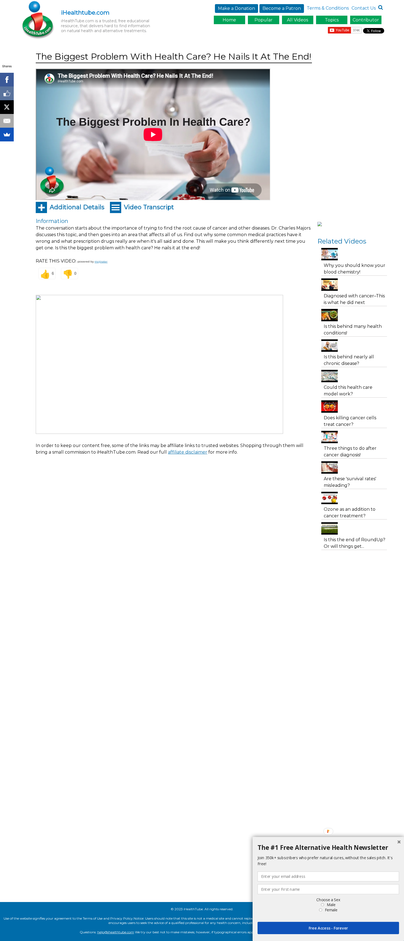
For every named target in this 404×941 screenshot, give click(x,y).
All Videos (297, 20)
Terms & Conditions (328, 8)
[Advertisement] (136, 474)
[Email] (7, 121)
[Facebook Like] (7, 93)
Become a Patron (281, 8)
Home (229, 20)
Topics (332, 20)
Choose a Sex (328, 899)
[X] (7, 107)
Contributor (366, 20)
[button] (328, 847)
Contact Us (364, 8)
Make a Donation (236, 8)
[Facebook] (7, 79)
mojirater (101, 261)
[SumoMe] (7, 134)
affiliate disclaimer (187, 452)
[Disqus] (174, 564)
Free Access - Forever (328, 928)
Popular (263, 20)
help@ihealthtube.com (115, 932)
